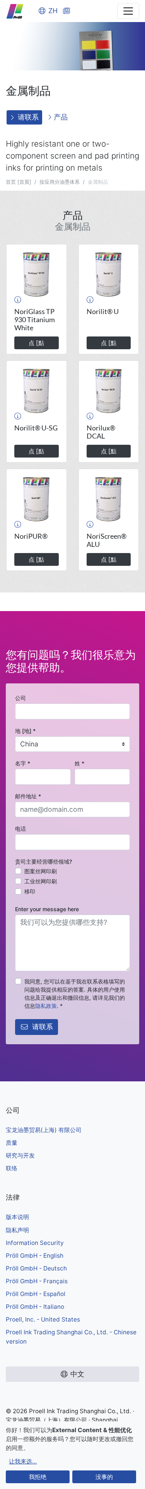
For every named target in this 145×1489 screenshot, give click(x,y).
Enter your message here (47, 909)
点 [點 (36, 343)
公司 (20, 698)
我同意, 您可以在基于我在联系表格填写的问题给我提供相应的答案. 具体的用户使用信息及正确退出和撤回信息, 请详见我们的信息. (74, 993)
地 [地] (25, 730)
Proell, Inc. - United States (43, 1319)
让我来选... (23, 1461)
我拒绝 (37, 1476)
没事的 (104, 1476)
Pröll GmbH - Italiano (35, 1306)
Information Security (35, 1243)
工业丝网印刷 (40, 881)
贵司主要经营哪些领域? (43, 861)
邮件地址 (28, 796)
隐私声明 (17, 1230)
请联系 (28, 117)
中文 (77, 1374)
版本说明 (17, 1217)
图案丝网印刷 (40, 871)
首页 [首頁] (18, 182)
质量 (11, 1142)
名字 (22, 763)
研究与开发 (20, 1155)
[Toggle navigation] (128, 11)
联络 (11, 1168)
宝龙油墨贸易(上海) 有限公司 (44, 1130)
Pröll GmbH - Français (37, 1281)
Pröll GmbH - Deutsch (36, 1268)
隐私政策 (46, 1005)
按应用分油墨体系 (59, 182)
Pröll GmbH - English (34, 1255)
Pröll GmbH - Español (35, 1294)
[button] (17, 300)
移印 (29, 891)
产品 (60, 117)
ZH (53, 11)
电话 (20, 828)
